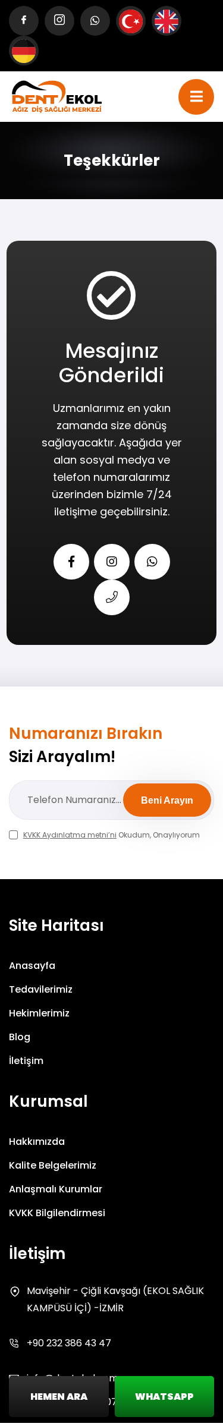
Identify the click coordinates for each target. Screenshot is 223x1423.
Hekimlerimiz (39, 1013)
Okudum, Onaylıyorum (111, 835)
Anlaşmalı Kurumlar (55, 1189)
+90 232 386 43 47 (69, 1343)
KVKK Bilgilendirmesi (57, 1213)
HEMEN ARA (58, 1396)
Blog (19, 1037)
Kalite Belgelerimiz (52, 1165)
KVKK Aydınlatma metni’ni (70, 835)
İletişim (26, 1061)
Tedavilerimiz (41, 989)
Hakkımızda (37, 1141)
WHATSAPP (164, 1396)
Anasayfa (32, 965)
